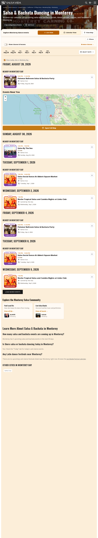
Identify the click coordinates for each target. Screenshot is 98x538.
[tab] (48, 33)
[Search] (86, 2)
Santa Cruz (7, 370)
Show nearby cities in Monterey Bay (17, 60)
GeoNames (92, 124)
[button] (47, 99)
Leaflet (68, 124)
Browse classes (87, 44)
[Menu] (95, 2)
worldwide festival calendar (76, 359)
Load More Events (12, 292)
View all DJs (9, 311)
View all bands (42, 311)
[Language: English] (90, 2)
